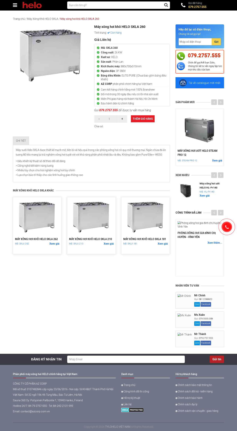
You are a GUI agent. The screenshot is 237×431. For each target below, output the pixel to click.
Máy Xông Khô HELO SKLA (42, 18)
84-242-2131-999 (63, 405)
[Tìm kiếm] (166, 5)
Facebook (205, 304)
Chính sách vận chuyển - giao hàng (197, 410)
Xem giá (54, 243)
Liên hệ (127, 404)
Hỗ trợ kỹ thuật (131, 397)
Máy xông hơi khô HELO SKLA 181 (144, 239)
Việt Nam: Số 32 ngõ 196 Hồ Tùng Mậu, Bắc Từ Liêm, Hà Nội (47, 394)
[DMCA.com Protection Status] (132, 409)
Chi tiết (21, 140)
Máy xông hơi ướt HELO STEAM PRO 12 (197, 152)
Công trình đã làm (188, 212)
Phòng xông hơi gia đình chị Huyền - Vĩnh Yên (197, 235)
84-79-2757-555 (37, 405)
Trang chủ (19, 18)
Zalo (197, 304)
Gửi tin (216, 359)
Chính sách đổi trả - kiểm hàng (195, 391)
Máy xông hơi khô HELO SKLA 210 (90, 239)
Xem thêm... (215, 242)
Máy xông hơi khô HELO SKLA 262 (36, 239)
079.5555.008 (206, 318)
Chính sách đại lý (187, 404)
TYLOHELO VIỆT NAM (117, 426)
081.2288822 (205, 299)
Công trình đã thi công (136, 391)
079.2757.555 (108, 110)
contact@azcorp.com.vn (35, 411)
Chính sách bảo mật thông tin (194, 385)
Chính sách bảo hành (190, 397)
